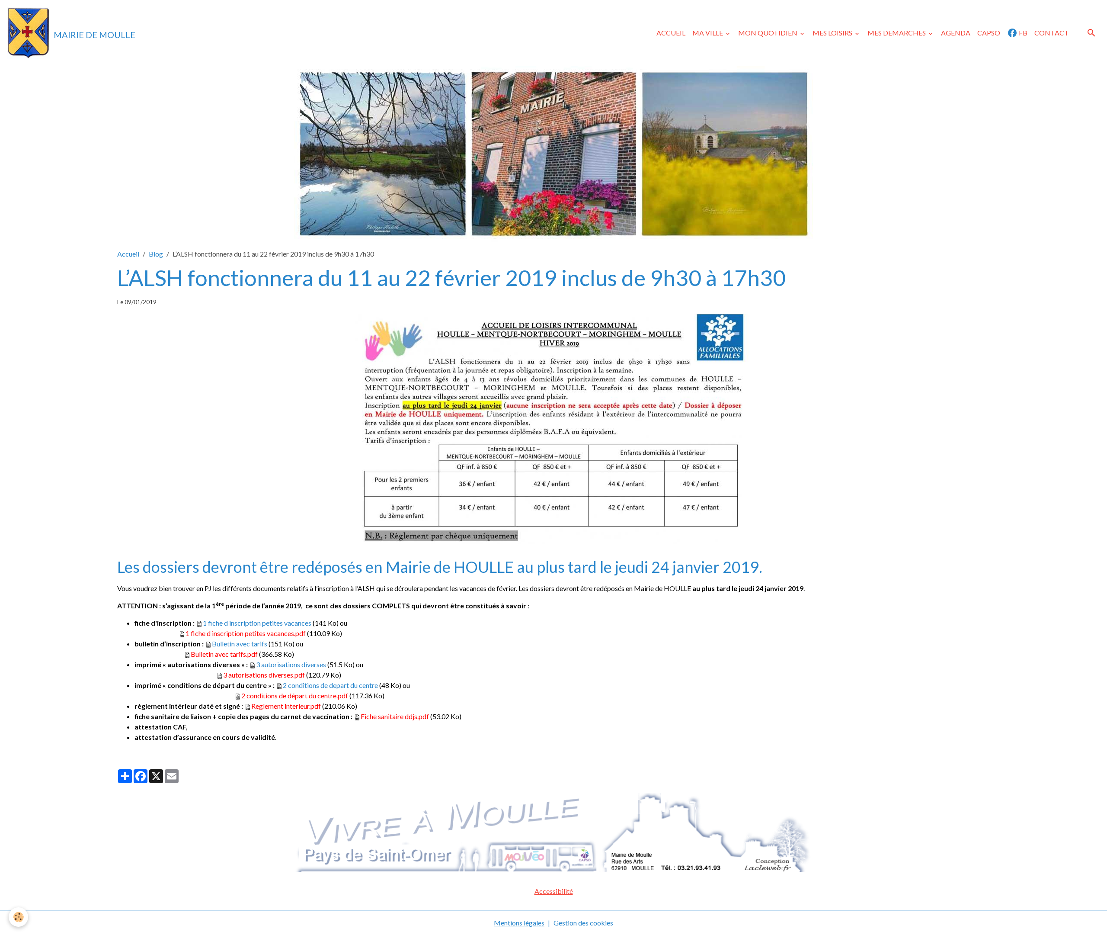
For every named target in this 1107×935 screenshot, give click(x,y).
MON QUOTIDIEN (768, 33)
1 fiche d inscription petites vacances (257, 623)
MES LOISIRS (833, 33)
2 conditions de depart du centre (330, 685)
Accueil (128, 254)
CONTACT (1051, 33)
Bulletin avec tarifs (239, 643)
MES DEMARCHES (897, 33)
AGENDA (955, 33)
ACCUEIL (670, 33)
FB (1022, 33)
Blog (156, 254)
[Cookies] (18, 917)
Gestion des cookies (583, 923)
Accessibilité (553, 891)
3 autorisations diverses (291, 664)
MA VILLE (708, 33)
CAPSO (988, 33)
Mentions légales (519, 923)
